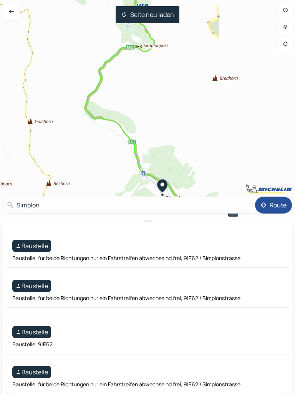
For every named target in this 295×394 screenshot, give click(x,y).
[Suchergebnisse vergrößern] (147, 221)
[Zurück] (11, 11)
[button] (163, 187)
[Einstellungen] (285, 27)
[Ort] (285, 44)
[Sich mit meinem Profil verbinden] (285, 10)
